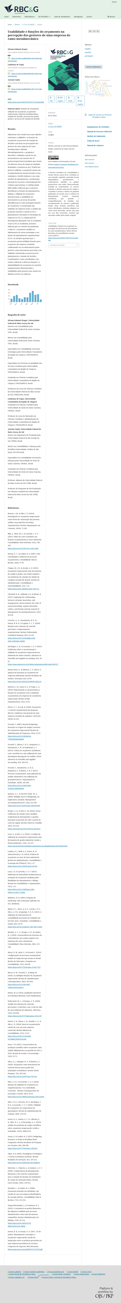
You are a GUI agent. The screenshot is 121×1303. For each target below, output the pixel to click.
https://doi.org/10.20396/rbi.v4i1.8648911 (24, 1162)
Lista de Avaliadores (62, 16)
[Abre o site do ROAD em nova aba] (72, 1272)
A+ (90, 31)
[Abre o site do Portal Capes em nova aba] (21, 1274)
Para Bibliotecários (92, 167)
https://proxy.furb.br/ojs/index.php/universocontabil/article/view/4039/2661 (38, 846)
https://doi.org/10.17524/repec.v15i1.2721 (24, 967)
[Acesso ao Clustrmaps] (99, 117)
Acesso (89, 16)
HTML (70, 101)
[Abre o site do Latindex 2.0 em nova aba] (16, 1277)
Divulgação (78, 16)
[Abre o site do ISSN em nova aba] (43, 1274)
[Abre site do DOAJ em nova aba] (33, 1277)
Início (10, 24)
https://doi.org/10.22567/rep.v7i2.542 (22, 1076)
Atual (6, 16)
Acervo (17, 24)
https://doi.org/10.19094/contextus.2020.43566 (26, 1096)
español (88, 52)
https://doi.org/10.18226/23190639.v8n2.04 (24, 681)
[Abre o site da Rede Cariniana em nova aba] (61, 1274)
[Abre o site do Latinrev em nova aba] (14, 1272)
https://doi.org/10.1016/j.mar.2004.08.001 (24, 805)
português (89, 56)
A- (98, 31)
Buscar (112, 16)
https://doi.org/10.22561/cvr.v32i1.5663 (23, 548)
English (88, 49)
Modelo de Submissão (96, 136)
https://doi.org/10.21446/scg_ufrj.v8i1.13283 (25, 927)
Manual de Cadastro (95, 145)
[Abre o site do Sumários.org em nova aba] (55, 1272)
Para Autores (89, 163)
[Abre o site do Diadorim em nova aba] (98, 1274)
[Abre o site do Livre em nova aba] (85, 1272)
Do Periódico (43, 16)
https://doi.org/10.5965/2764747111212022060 (26, 102)
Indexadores (30, 16)
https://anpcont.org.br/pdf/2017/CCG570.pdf (25, 1249)
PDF (51, 101)
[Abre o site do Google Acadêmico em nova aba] (33, 1272)
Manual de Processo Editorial (99, 131)
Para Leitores (90, 159)
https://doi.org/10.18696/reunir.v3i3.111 (23, 589)
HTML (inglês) (80, 102)
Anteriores (16, 16)
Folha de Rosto (93, 141)
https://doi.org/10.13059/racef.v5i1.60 (22, 866)
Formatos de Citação (57, 245)
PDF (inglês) (60, 99)
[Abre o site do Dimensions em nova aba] (81, 1274)
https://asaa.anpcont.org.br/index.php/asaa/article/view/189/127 (33, 664)
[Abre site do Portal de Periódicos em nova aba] (58, 1277)
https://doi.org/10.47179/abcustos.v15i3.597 (25, 1016)
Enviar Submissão (93, 67)
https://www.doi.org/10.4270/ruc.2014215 (24, 829)
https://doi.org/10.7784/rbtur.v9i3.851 (22, 1148)
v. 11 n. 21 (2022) (28, 24)
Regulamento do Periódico (98, 127)
